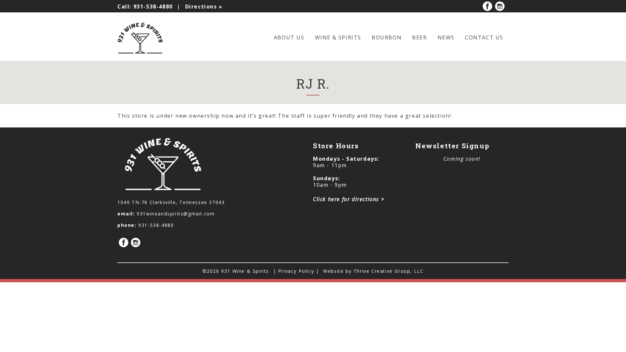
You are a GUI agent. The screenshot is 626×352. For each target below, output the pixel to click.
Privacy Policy (297, 271)
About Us (289, 37)
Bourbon (387, 37)
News (446, 37)
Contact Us (484, 37)
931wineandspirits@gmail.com (176, 214)
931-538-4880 (145, 6)
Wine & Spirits (338, 37)
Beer (419, 37)
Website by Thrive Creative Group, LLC (373, 271)
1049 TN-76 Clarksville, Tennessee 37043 (171, 202)
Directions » (204, 6)
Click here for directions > (348, 199)
